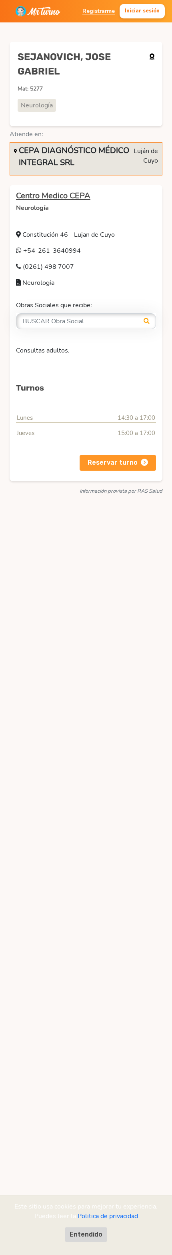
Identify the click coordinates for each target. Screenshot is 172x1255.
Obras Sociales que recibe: (54, 305)
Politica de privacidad (108, 1216)
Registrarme (98, 11)
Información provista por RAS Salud (121, 491)
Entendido (86, 1234)
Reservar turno (113, 462)
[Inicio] (37, 11)
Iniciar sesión (142, 10)
